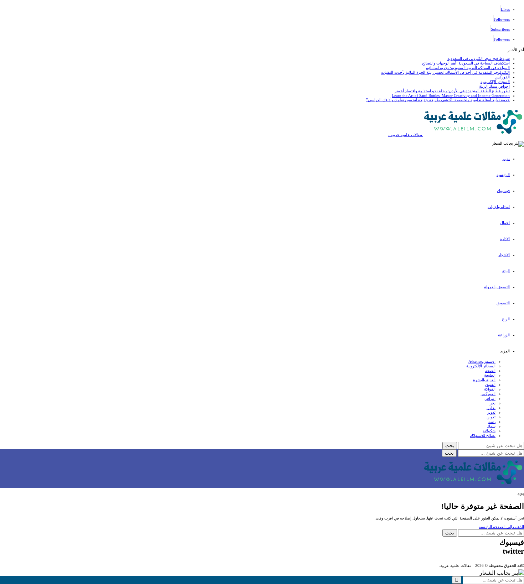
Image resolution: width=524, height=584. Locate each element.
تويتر (506, 158)
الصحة (490, 370)
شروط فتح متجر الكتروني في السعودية (478, 58)
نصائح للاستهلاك (482, 435)
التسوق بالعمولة (497, 287)
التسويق (503, 303)
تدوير (491, 412)
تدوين (491, 417)
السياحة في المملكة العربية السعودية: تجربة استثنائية (468, 68)
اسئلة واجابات (499, 207)
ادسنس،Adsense (481, 361)
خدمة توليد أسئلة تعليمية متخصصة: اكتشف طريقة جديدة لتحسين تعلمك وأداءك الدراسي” (438, 100)
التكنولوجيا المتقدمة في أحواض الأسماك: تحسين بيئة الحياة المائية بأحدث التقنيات (445, 72)
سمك (491, 426)
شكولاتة (489, 431)
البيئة (506, 271)
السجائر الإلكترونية (495, 81)
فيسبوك (503, 190)
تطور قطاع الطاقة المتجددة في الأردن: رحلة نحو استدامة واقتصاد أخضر (452, 91)
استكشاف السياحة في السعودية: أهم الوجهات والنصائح (466, 63)
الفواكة (489, 389)
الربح (506, 319)
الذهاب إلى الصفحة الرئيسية (501, 526)
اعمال (505, 223)
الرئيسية (503, 174)
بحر (492, 403)
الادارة (505, 239)
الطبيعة (489, 375)
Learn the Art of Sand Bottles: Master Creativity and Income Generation (451, 95)
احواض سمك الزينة (494, 86)
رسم (491, 421)
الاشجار (504, 255)
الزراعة (504, 335)
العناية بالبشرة (484, 380)
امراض (489, 398)
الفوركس (502, 77)
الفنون (490, 384)
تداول (491, 407)
